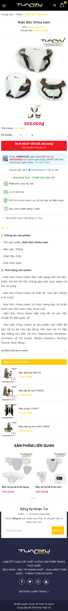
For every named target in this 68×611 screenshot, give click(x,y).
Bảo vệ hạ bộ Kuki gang (15, 486)
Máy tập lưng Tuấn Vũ (30, 372)
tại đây (39, 218)
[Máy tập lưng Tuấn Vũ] (9, 374)
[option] (34, 69)
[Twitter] (30, 581)
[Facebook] (22, 581)
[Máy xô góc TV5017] (9, 410)
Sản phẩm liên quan (34, 445)
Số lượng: (6, 134)
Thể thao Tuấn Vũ (41, 607)
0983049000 (37, 170)
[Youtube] (46, 581)
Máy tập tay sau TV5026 (31, 390)
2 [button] (35, 498)
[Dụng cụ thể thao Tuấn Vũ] (29, 5)
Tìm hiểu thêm (42, 162)
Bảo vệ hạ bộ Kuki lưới (48, 486)
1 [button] (32, 498)
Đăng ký (58, 530)
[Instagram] (38, 581)
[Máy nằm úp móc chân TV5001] (9, 428)
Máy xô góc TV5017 (29, 408)
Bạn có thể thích (16, 362)
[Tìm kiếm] (55, 6)
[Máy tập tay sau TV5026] (9, 392)
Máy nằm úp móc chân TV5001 (34, 426)
